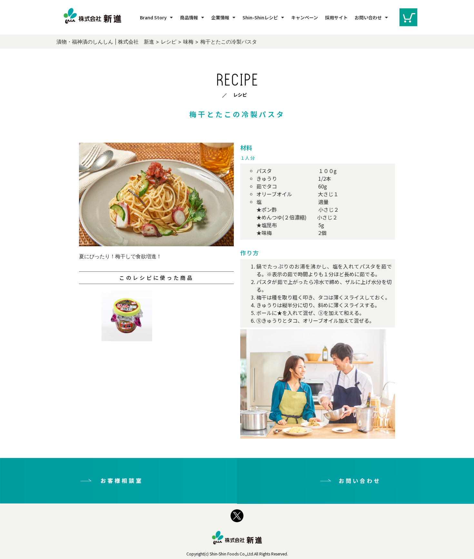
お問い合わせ (368, 17)
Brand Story (153, 17)
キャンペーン (304, 17)
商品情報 (189, 17)
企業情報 (220, 17)
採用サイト (336, 17)
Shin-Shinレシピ (260, 17)
